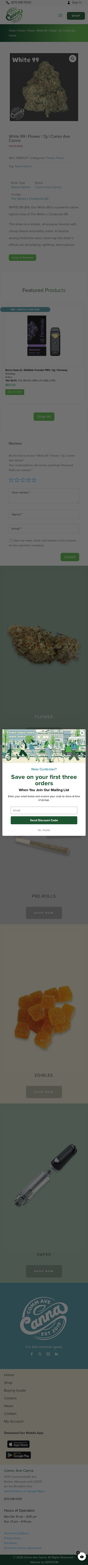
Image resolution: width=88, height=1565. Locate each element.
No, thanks (44, 830)
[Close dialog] (82, 733)
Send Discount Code (44, 820)
